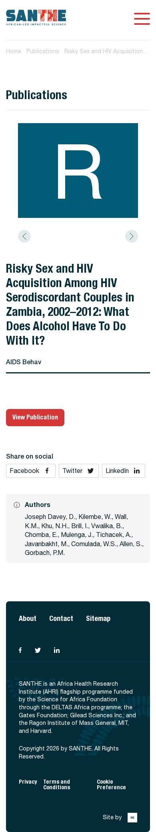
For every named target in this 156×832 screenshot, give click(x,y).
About (27, 618)
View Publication (35, 417)
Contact (61, 618)
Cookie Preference (111, 784)
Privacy (28, 782)
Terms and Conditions (56, 784)
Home (13, 51)
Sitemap (98, 618)
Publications (42, 51)
